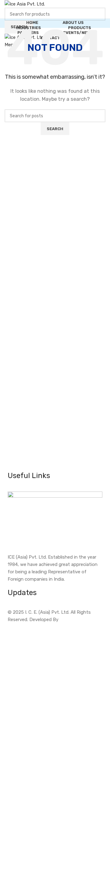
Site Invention (74, 619)
